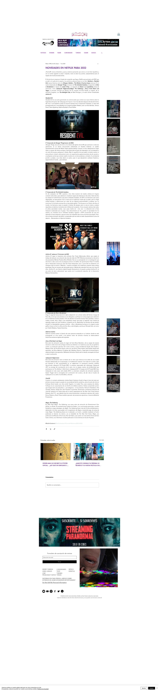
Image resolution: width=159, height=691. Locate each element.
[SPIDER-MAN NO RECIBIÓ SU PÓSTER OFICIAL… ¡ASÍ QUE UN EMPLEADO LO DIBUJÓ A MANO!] (56, 451)
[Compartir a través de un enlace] (54, 429)
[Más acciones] (98, 64)
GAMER (86, 52)
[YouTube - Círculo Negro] (43, 593)
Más (92, 52)
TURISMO (78, 52)
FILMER (59, 52)
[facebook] (54, 593)
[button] (118, 34)
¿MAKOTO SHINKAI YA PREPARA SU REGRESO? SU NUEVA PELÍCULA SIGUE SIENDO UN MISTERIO (88, 464)
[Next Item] (117, 253)
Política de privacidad (43, 689)
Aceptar (152, 688)
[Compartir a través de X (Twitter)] (50, 429)
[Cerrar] (157, 688)
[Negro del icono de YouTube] (47, 593)
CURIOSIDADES (68, 52)
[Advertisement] (79, 19)
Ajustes (144, 688)
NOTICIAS (43, 52)
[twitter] (58, 593)
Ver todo (101, 440)
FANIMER (51, 52)
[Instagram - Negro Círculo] (51, 593)
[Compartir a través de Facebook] (46, 429)
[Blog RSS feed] (62, 593)
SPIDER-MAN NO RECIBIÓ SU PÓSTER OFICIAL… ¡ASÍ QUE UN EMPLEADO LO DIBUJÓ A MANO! (55, 464)
